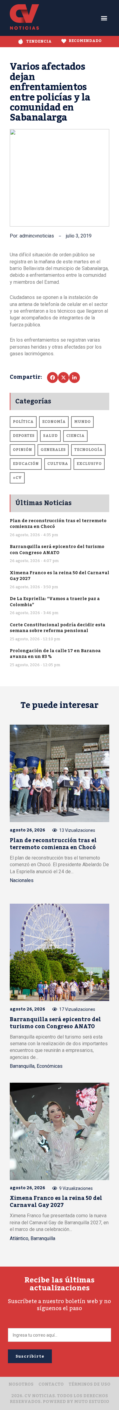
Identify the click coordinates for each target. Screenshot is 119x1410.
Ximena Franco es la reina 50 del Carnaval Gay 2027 (59, 576)
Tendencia (39, 41)
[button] (104, 18)
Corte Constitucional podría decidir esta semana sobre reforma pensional (57, 628)
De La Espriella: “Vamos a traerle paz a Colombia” (55, 602)
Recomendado (85, 41)
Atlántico (19, 1238)
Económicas (50, 1066)
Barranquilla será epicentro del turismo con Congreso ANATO (57, 550)
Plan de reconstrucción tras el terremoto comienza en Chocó (58, 524)
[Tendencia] (20, 41)
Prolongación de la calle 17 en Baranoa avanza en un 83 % (55, 654)
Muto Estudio (91, 1402)
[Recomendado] (63, 41)
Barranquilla (22, 1066)
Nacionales (22, 880)
